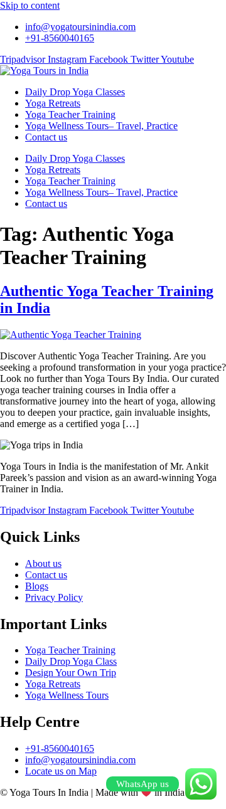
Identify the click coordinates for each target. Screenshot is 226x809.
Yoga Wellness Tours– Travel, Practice (101, 125)
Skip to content (30, 5)
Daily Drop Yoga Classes (75, 92)
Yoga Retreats (52, 103)
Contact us (46, 137)
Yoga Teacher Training (70, 114)
